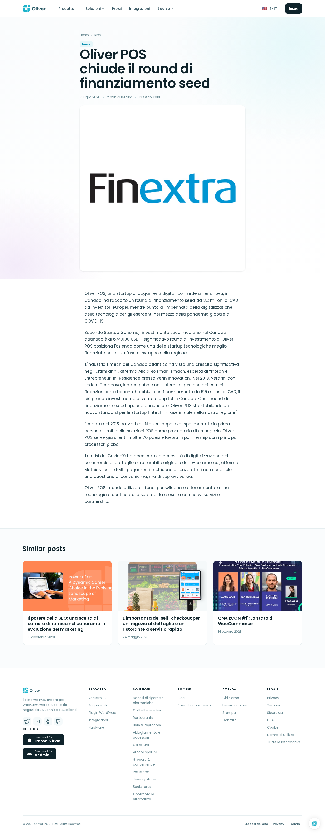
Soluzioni (93, 8)
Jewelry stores (145, 779)
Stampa (229, 712)
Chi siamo (230, 697)
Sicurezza (275, 712)
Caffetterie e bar (147, 710)
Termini (273, 705)
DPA (270, 720)
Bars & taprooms (147, 725)
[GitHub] (58, 721)
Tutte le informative (284, 742)
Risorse (163, 8)
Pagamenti (98, 705)
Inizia (293, 8)
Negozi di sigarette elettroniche (148, 700)
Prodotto (66, 8)
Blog (97, 34)
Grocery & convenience (144, 762)
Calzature (141, 744)
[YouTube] (37, 721)
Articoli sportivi (145, 752)
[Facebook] (48, 721)
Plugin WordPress (103, 712)
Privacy (273, 697)
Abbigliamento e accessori (146, 735)
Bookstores (142, 786)
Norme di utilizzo (280, 734)
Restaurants (143, 717)
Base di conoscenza (194, 705)
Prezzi (117, 8)
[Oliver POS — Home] (34, 9)
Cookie (273, 727)
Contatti (229, 720)
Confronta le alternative (143, 796)
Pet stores (141, 771)
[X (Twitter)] (27, 721)
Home (84, 34)
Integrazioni (139, 8)
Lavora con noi (234, 705)
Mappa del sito (256, 824)
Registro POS (99, 697)
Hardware (96, 727)
